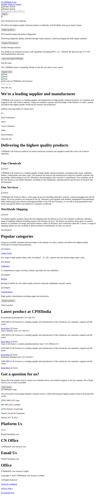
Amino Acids (6, 253)
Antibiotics (5, 266)
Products (11, 4)
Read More (5, 328)
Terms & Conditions (9, 484)
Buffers (4, 279)
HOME (4, 4)
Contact (18, 4)
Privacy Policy (7, 488)
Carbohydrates (7, 292)
